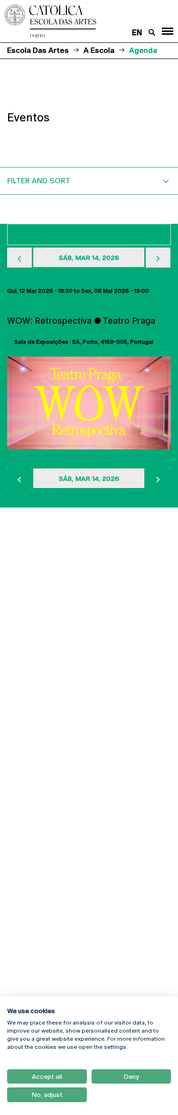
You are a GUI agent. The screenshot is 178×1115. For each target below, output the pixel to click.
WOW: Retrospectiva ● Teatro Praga (81, 321)
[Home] (74, 21)
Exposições (25, 303)
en (137, 32)
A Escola (99, 50)
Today (89, 234)
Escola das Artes (38, 50)
